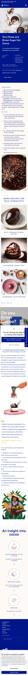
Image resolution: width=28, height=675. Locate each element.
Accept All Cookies (14, 672)
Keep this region (14, 344)
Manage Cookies (14, 668)
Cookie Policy (5, 665)
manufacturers (6, 2)
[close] (25, 327)
